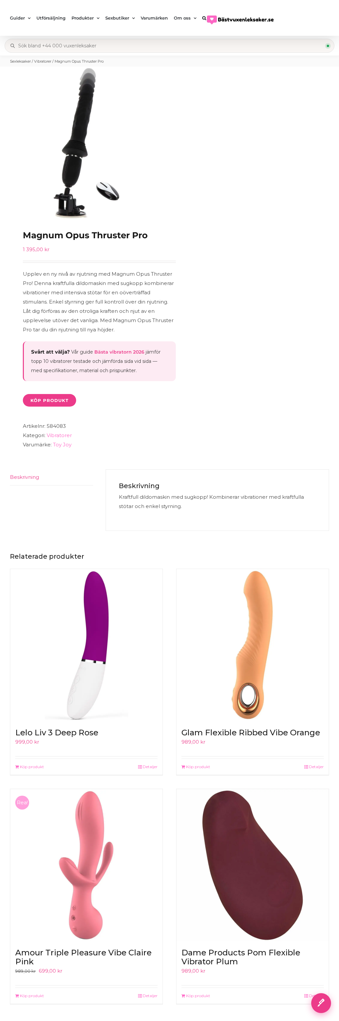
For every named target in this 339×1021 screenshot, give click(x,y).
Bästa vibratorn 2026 (119, 352)
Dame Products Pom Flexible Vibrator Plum (240, 957)
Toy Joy (62, 444)
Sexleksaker (20, 61)
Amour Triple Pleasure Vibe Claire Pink (83, 957)
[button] (204, 18)
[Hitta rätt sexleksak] (321, 1003)
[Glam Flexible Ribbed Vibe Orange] (252, 645)
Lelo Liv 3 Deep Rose (56, 732)
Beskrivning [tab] (24, 477)
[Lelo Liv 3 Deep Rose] (86, 645)
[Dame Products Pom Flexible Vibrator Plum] (252, 865)
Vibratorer (42, 61)
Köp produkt (49, 400)
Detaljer (150, 766)
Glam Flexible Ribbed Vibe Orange (250, 732)
